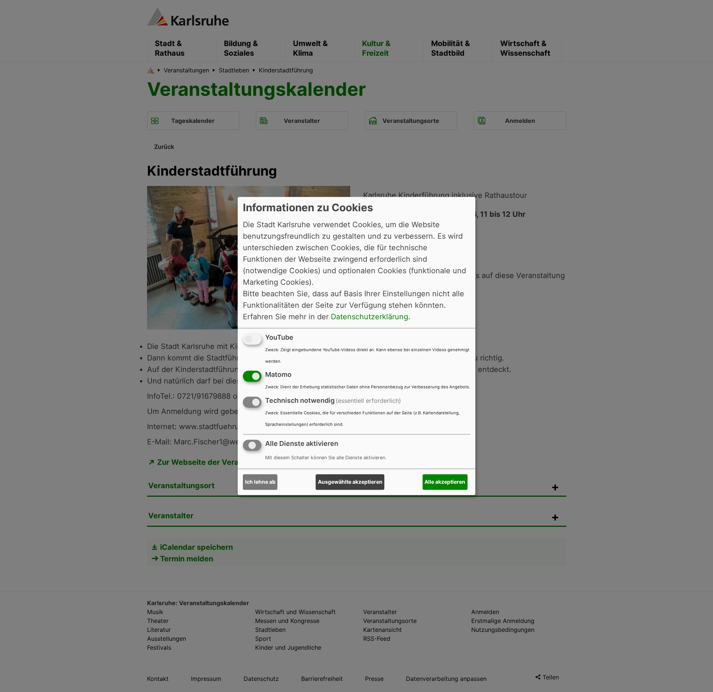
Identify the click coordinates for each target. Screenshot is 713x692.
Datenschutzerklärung (369, 317)
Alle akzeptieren (444, 482)
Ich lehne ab (260, 482)
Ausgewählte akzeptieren (350, 482)
